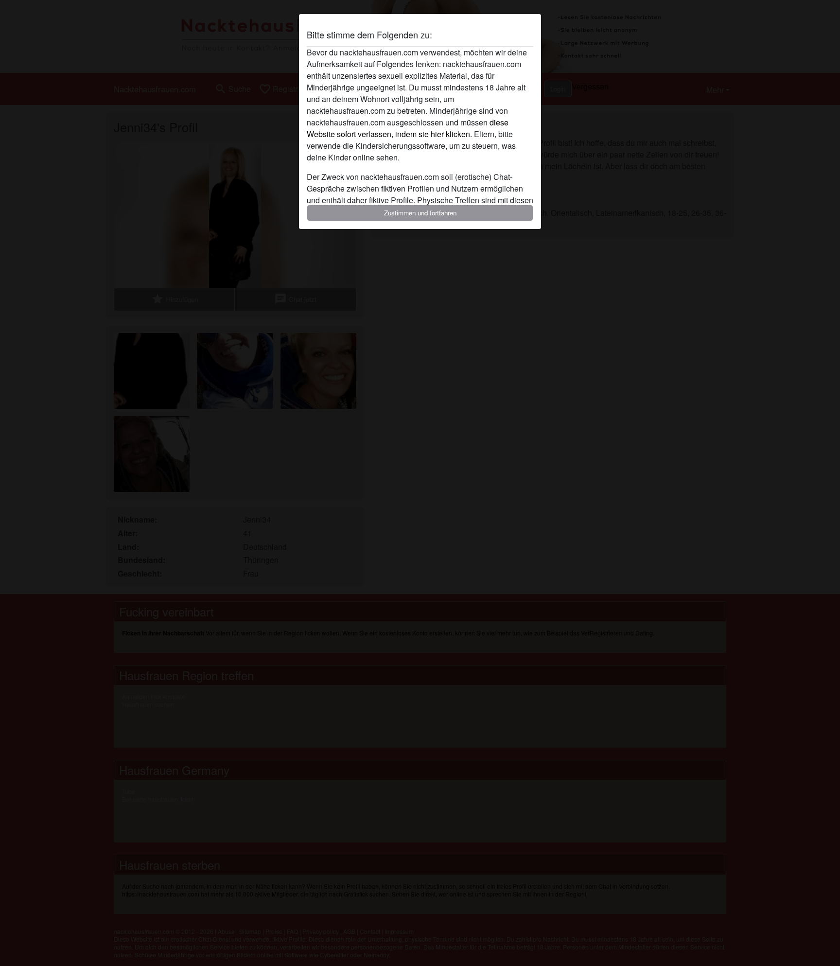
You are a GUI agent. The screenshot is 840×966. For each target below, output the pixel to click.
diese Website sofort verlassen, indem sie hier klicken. (407, 128)
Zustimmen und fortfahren (420, 212)
